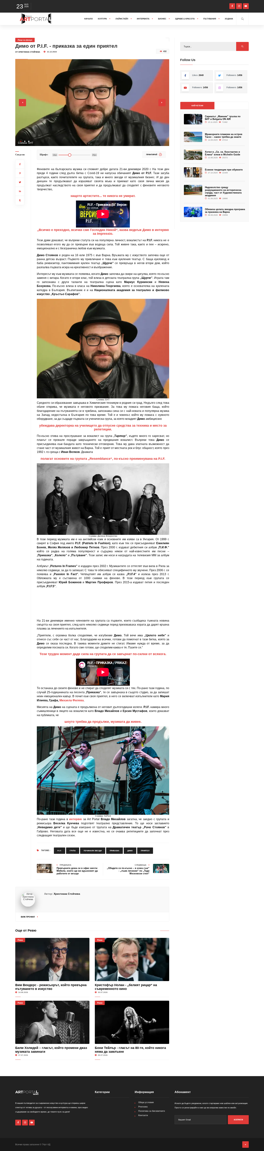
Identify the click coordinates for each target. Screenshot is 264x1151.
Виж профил (28, 917)
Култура (102, 19)
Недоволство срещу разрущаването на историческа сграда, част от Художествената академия (223, 191)
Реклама (143, 1106)
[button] (20, 141)
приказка (114, 851)
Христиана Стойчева (67, 893)
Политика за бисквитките (151, 1111)
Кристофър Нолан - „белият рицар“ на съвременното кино (126, 987)
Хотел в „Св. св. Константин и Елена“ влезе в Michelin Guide (222, 153)
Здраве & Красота (185, 19)
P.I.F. (59, 851)
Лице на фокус (25, 40)
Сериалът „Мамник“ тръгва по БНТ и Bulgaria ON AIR (222, 117)
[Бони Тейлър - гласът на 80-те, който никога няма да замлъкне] (132, 1022)
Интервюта (143, 19)
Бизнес (162, 19)
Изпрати (238, 1120)
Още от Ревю (25, 930)
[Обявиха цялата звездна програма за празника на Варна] (193, 212)
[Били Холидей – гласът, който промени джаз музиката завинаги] (52, 1022)
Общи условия (146, 1102)
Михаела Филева (71, 700)
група (73, 851)
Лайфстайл (122, 19)
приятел (145, 851)
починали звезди (93, 851)
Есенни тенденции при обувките (224, 169)
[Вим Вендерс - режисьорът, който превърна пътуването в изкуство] (52, 959)
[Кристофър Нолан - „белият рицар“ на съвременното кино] (132, 959)
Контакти (143, 1115)
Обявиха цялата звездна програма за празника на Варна (225, 210)
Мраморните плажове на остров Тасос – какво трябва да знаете (223, 135)
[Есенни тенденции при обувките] (193, 172)
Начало (88, 19)
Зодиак (229, 19)
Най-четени (197, 106)
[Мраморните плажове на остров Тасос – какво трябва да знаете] (193, 137)
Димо (130, 851)
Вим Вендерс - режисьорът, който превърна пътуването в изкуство (51, 987)
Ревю (20, 940)
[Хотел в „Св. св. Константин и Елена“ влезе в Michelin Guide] (193, 154)
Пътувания (210, 19)
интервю (75, 819)
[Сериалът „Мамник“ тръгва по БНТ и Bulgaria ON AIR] (193, 119)
